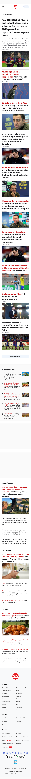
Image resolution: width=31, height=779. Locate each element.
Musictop (4, 725)
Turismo (5, 609)
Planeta (18, 701)
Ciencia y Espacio (6, 690)
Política (18, 704)
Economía (19, 693)
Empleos (18, 743)
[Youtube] (12, 753)
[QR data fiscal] (15, 764)
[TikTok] (18, 753)
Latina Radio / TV (20, 718)
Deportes (4, 693)
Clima (17, 690)
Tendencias (5, 710)
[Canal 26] (15, 676)
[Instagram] (7, 753)
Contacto (18, 733)
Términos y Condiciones (19, 768)
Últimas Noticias (6, 688)
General (18, 696)
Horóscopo (19, 699)
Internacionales (6, 701)
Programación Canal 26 (22, 740)
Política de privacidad (22, 737)
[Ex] (10, 753)
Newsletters (7, 747)
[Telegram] (24, 753)
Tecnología (6, 550)
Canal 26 (4, 718)
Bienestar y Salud (21, 688)
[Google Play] (20, 757)
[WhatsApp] (21, 753)
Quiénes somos (6, 733)
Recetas (4, 707)
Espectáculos (7, 483)
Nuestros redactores (7, 743)
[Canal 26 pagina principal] (15, 8)
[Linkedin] (15, 753)
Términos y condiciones (8, 737)
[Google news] (27, 753)
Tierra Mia (4, 721)
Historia (4, 699)
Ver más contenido (15, 357)
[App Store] (10, 757)
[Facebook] (4, 753)
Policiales (4, 704)
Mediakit (6, 740)
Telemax (18, 721)
